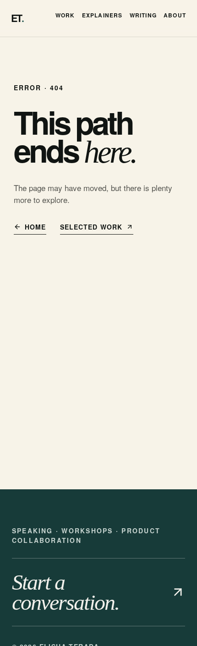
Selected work (91, 226)
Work (65, 15)
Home (35, 226)
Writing (143, 15)
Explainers (102, 15)
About (175, 15)
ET (17, 18)
